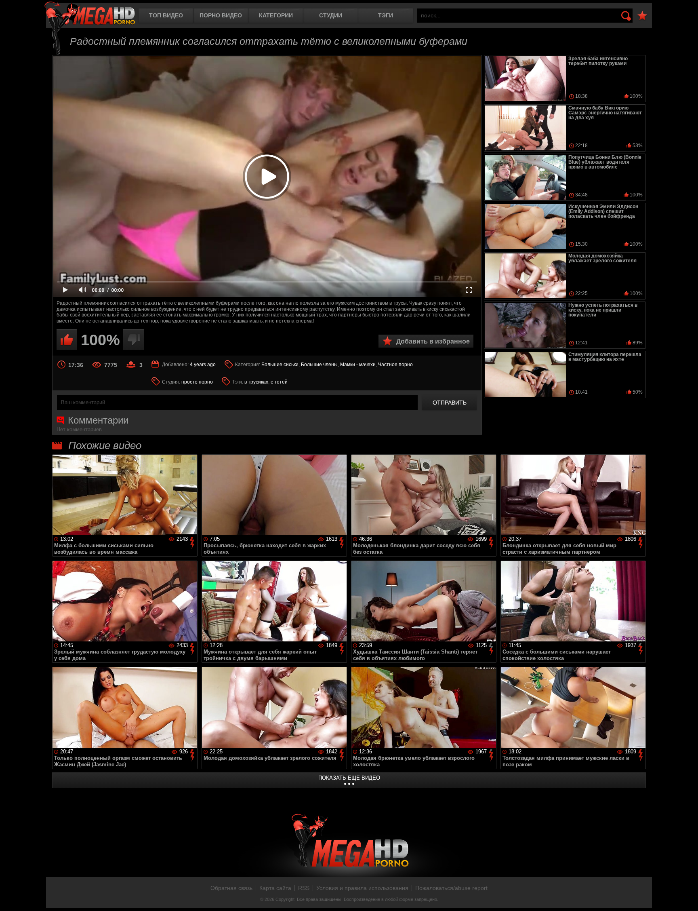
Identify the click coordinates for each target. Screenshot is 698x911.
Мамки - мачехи (358, 364)
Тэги (385, 15)
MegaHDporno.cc (89, 14)
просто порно (197, 382)
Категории (276, 15)
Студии (330, 15)
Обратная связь (231, 888)
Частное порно (395, 364)
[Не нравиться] (133, 339)
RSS (303, 888)
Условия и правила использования (362, 888)
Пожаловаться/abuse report (451, 888)
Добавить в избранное (433, 341)
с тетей (279, 382)
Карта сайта (275, 888)
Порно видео (221, 15)
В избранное (642, 16)
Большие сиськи (280, 364)
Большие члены (319, 364)
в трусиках (256, 382)
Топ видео (166, 15)
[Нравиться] (67, 339)
